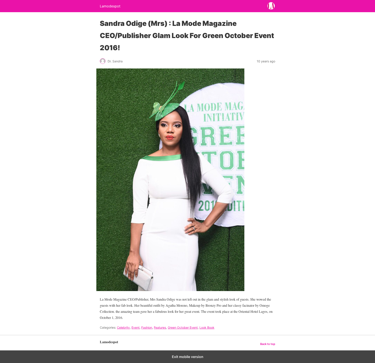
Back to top (267, 344)
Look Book (206, 327)
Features (160, 327)
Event (136, 327)
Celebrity (123, 327)
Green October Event (183, 327)
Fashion (146, 327)
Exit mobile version (187, 357)
